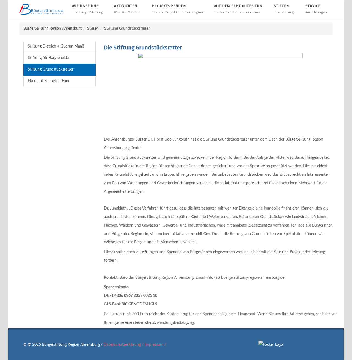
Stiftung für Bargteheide (48, 58)
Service (316, 9)
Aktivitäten (127, 9)
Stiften (284, 9)
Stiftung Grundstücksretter (50, 69)
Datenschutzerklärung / (124, 345)
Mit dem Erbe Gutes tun (238, 9)
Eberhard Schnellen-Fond (49, 81)
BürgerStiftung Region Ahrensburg (52, 28)
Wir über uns (87, 9)
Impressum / (155, 345)
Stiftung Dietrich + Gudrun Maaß (56, 46)
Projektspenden (177, 9)
